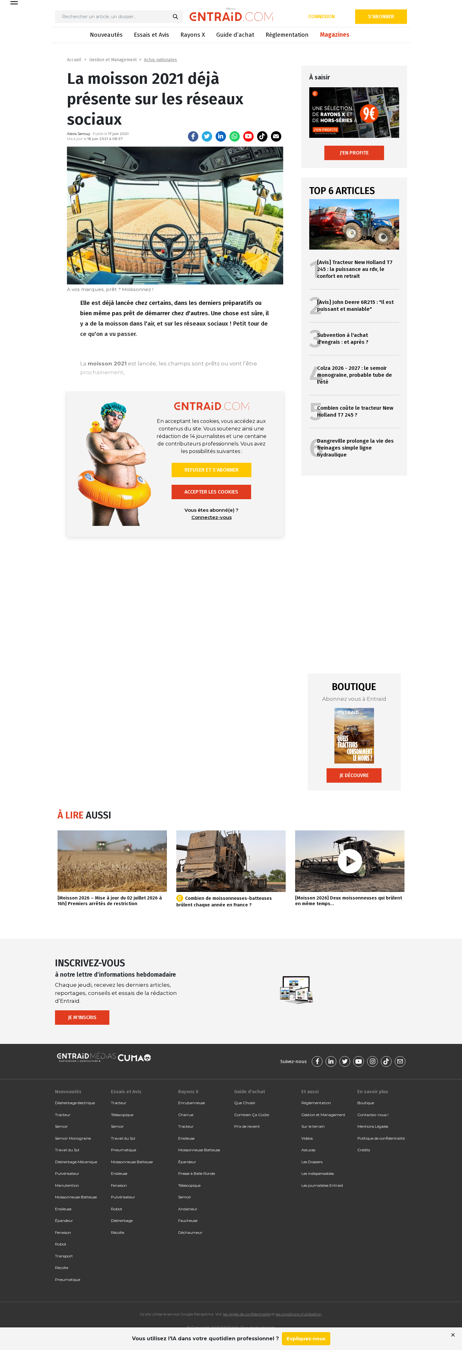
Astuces (308, 1150)
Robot (60, 1244)
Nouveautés (106, 34)
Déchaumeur (190, 1232)
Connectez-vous (211, 517)
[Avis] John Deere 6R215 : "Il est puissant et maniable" (355, 305)
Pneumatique (67, 1279)
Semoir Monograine (73, 1138)
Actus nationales (160, 59)
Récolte (61, 1267)
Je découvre (354, 775)
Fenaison (63, 1232)
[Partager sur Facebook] (193, 136)
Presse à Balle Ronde (196, 1173)
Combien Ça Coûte (251, 1114)
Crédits (363, 1150)
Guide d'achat (249, 1091)
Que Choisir (245, 1102)
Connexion (321, 16)
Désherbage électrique (75, 1102)
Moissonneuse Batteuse (76, 1197)
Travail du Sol (67, 1150)
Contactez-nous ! (372, 1114)
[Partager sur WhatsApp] (234, 136)
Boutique (365, 1102)
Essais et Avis (151, 34)
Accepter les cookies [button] (211, 492)
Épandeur (64, 1220)
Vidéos (307, 1138)
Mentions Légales (372, 1126)
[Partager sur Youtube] (248, 136)
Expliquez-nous (306, 1339)
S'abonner (381, 16)
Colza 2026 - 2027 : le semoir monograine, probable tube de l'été (354, 375)
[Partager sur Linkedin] (221, 136)
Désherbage (122, 1220)
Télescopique (122, 1114)
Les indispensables (317, 1173)
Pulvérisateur (67, 1173)
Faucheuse (187, 1220)
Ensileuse (63, 1209)
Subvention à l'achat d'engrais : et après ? (342, 338)
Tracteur (62, 1114)
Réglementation (287, 34)
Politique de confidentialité (381, 1138)
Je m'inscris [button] (82, 1017)
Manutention (67, 1185)
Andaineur (187, 1209)
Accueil (74, 59)
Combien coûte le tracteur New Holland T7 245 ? (355, 411)
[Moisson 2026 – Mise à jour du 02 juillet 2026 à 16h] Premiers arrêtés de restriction (110, 900)
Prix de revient (247, 1126)
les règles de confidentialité (246, 1314)
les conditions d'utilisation (299, 1314)
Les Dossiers (311, 1161)
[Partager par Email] (276, 136)
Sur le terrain (313, 1126)
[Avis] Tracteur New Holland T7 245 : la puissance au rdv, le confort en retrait (355, 269)
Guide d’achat (235, 34)
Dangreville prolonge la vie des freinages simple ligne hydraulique (355, 448)
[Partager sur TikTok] (262, 136)
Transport (64, 1256)
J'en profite (354, 153)
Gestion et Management (113, 59)
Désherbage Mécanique (76, 1161)
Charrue (185, 1114)
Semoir (61, 1126)
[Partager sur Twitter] (207, 136)
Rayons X (192, 34)
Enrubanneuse (191, 1102)
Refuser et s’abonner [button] (211, 470)
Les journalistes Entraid (322, 1185)
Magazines (334, 34)
